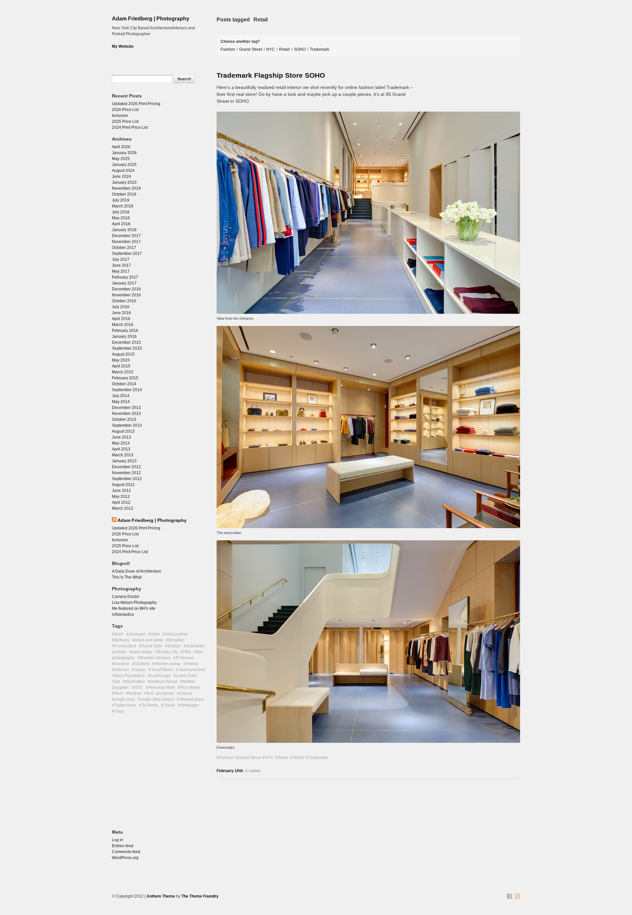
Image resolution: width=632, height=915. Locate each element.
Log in (117, 840)
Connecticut (125, 646)
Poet (119, 693)
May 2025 (121, 158)
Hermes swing (167, 663)
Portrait (134, 693)
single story (125, 699)
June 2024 (121, 176)
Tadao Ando (125, 705)
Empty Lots (168, 652)
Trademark (319, 49)
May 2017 (121, 271)
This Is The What (127, 577)
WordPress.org (125, 857)
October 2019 (124, 194)
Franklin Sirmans (155, 658)
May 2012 (121, 496)
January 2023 (124, 182)
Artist (155, 634)
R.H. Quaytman (160, 693)
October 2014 (124, 384)
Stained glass (192, 699)
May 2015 (121, 360)
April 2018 (121, 224)
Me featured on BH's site (133, 608)
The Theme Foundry (200, 896)
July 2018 (120, 212)
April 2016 (121, 318)
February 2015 (125, 378)
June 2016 (121, 312)
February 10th (230, 770)
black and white (149, 640)
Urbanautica (123, 614)
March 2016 (122, 324)
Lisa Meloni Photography (134, 602)
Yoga (119, 711)
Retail (284, 49)
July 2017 (120, 259)
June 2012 (121, 490)
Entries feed (122, 846)
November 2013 (126, 413)
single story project (157, 699)
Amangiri (137, 634)
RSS (517, 896)
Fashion (228, 49)
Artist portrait (176, 634)
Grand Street (250, 49)
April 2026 (121, 147)
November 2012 (126, 473)
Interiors (122, 669)
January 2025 (124, 164)
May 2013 (121, 443)
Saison (186, 693)
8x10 (119, 634)
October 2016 (124, 301)
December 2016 (126, 289)
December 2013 (126, 407)
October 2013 (124, 419)
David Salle (152, 646)
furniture (122, 663)
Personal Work (161, 687)
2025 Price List (125, 121)
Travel (169, 705)
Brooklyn (176, 640)
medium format (163, 681)
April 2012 (121, 502)
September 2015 (127, 348)
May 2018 (121, 218)
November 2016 (126, 295)
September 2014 (127, 390)
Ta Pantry (150, 705)
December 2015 (126, 342)
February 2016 (125, 330)
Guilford (142, 663)
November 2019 (126, 188)
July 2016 (120, 307)
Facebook (509, 896)
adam (255, 770)
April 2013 (121, 449)
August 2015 (123, 354)
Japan (140, 669)
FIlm (187, 652)
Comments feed (126, 851)
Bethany (122, 640)
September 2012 (127, 478)
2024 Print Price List (130, 127)
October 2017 (124, 247)
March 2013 (122, 455)
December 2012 (126, 467)
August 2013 (123, 431)
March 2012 (122, 508)
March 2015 (122, 372)
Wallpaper (190, 705)
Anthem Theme (160, 896)
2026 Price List (125, 109)
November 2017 (126, 241)
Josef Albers (162, 669)
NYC (270, 49)
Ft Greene (185, 658)
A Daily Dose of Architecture (136, 571)
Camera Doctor (125, 596)
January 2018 (124, 230)
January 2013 (124, 461)
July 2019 (120, 200)
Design (174, 646)
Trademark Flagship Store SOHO (271, 75)
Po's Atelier (190, 687)
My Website (123, 46)
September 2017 (127, 253)
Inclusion (120, 115)
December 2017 (126, 235)
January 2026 (124, 152)
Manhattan (135, 681)
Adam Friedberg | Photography (150, 18)
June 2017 (121, 265)
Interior (192, 663)
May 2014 (121, 401)
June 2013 (121, 437)
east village (142, 652)
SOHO (299, 49)
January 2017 (124, 283)
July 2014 (120, 395)
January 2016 (124, 336)
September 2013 (127, 425)
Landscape (160, 675)
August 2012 (123, 484)
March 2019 (122, 206)
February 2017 (125, 277)
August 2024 (123, 170)
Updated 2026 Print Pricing (136, 103)
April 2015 (121, 366)
